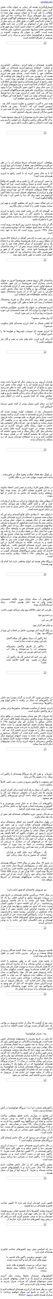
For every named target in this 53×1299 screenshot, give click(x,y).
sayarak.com (46, 2)
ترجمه (30, 1294)
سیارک (48, 7)
